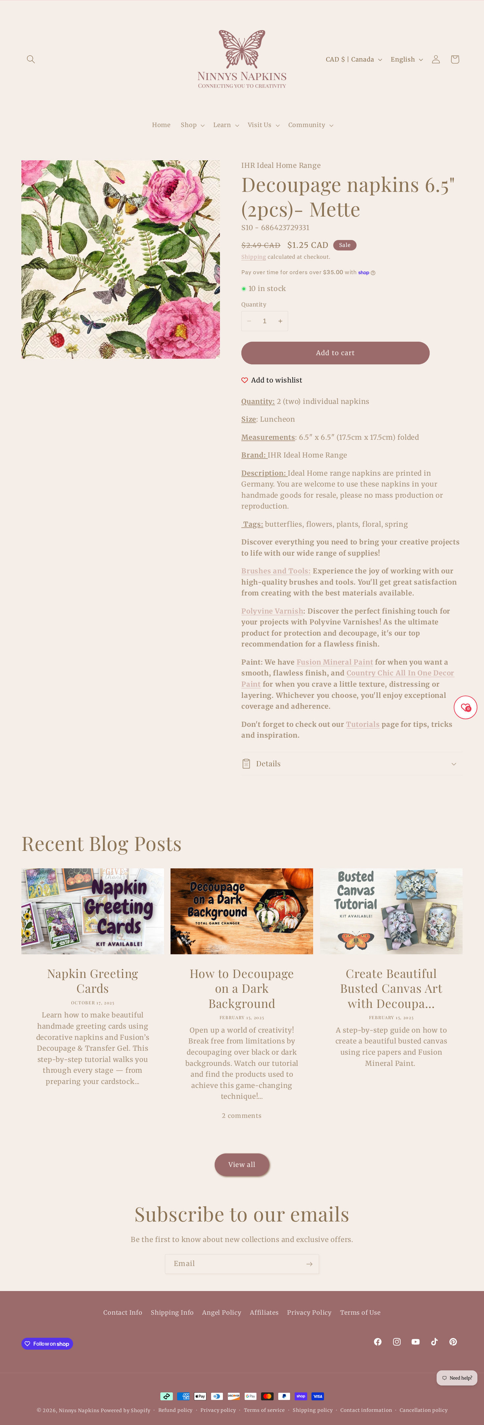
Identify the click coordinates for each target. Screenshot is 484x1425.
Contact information (366, 1410)
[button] (30, 59)
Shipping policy (313, 1410)
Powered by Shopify (125, 1410)
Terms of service (264, 1410)
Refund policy (175, 1410)
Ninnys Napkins (79, 1410)
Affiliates (264, 1312)
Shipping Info (172, 1312)
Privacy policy (218, 1410)
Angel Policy (221, 1312)
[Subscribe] (309, 1264)
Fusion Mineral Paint (335, 662)
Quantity (253, 304)
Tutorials (363, 724)
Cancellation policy (423, 1410)
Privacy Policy (309, 1312)
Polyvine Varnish (272, 611)
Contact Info (122, 1312)
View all (242, 1165)
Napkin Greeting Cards (93, 981)
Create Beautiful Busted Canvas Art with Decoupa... (391, 988)
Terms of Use (360, 1312)
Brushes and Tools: (276, 571)
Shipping (253, 257)
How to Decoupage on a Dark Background (242, 988)
